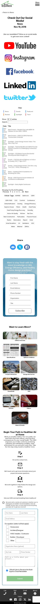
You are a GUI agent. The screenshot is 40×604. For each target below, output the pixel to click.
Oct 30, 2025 (5, 172)
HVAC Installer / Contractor (19, 534)
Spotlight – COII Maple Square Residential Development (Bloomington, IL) (21, 154)
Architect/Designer (16, 530)
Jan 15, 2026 (5, 154)
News (7, 111)
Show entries (9, 119)
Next (26, 192)
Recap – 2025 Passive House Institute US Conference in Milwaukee (21, 178)
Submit (20, 579)
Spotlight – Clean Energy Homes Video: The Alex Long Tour (22, 142)
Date (5, 126)
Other (12, 540)
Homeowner (14, 527)
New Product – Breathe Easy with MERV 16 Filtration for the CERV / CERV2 (21, 130)
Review (7, 114)
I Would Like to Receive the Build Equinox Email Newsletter (20, 570)
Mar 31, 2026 (5, 130)
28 (23, 192)
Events (18, 111)
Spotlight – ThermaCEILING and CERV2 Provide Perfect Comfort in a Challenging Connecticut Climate (22, 148)
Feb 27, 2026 (5, 136)
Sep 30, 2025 (5, 184)
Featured (30, 111)
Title (9, 126)
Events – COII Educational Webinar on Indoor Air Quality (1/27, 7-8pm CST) (22, 160)
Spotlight (19, 114)
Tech (29, 114)
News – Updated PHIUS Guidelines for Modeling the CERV (20, 172)
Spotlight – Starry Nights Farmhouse (19, 184)
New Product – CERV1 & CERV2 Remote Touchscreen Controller (20, 136)
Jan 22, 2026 (5, 148)
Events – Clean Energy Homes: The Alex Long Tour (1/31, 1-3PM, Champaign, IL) (22, 166)
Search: (4, 122)
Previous (6, 192)
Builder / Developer (17, 537)
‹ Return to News (8, 12)
